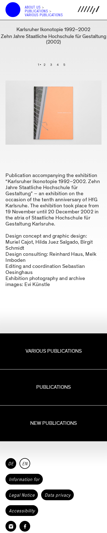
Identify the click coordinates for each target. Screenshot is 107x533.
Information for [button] (24, 479)
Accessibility (22, 511)
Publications (36, 11)
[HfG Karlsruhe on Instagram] (10, 526)
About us (33, 7)
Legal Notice (22, 495)
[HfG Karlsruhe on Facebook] (24, 526)
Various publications (44, 15)
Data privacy (57, 495)
